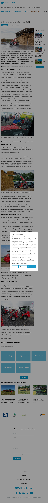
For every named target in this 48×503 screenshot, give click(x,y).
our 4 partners (18, 236)
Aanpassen (15, 266)
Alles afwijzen (23, 266)
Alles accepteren (31, 266)
